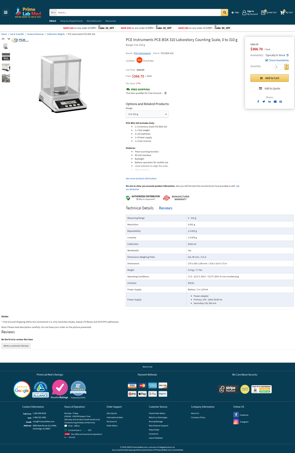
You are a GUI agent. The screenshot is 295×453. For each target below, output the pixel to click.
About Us (195, 413)
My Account (112, 421)
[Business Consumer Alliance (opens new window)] (40, 390)
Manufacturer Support (158, 425)
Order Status (112, 425)
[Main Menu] (5, 12)
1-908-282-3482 (39, 417)
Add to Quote (272, 88)
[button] (287, 55)
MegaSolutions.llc (167, 447)
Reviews (165, 207)
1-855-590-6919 (39, 413)
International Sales (115, 417)
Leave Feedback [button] (156, 438)
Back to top (147, 366)
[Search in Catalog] (224, 12)
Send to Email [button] (275, 101)
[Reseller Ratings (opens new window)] (59, 390)
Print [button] (281, 101)
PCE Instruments (142, 53)
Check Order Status (157, 413)
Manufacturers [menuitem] (94, 20)
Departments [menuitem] (71, 20)
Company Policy (198, 417)
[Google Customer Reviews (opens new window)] (21, 390)
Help (237, 12)
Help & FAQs (154, 429)
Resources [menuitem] (111, 20)
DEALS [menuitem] (52, 20)
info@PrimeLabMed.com (43, 421)
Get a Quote (112, 413)
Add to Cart (272, 78)
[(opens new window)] (6, 46)
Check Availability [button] (279, 60)
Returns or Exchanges (158, 417)
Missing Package (156, 421)
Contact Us (153, 433)
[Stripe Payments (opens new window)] (228, 389)
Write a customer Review (16, 345)
